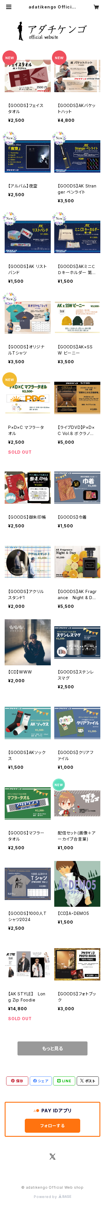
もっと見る (52, 1048)
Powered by (46, 1197)
